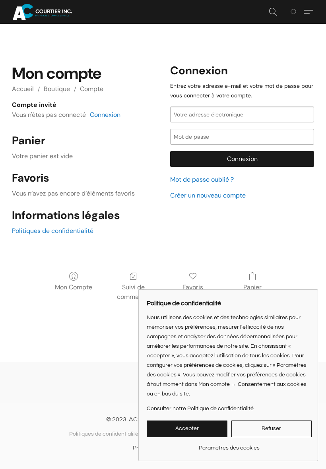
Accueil (23, 89)
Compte (91, 89)
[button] (42, 12)
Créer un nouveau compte (208, 195)
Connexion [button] (105, 114)
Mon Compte (73, 287)
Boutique (57, 89)
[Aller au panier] (295, 12)
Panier (252, 287)
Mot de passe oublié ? (202, 179)
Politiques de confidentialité (52, 231)
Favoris (192, 287)
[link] (229, 445)
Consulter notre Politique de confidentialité (200, 408)
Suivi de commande (133, 292)
